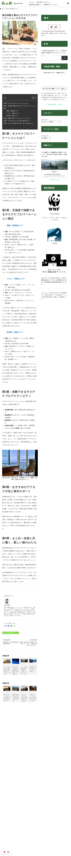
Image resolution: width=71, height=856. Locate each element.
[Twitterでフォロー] (5, 626)
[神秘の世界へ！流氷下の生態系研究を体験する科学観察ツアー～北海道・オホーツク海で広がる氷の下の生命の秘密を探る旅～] (15, 661)
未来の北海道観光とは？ (11, 633)
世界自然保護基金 (55, 214)
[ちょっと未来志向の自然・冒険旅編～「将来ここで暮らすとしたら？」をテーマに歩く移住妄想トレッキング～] (24, 660)
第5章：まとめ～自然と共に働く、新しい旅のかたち (18, 123)
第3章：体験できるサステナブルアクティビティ (17, 118)
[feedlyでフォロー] (14, 626)
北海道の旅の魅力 (34, 4)
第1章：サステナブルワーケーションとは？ (16, 103)
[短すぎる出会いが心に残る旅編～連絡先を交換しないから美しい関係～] (6, 661)
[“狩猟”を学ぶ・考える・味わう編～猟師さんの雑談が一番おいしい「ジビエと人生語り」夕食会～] (32, 688)
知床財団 (55, 243)
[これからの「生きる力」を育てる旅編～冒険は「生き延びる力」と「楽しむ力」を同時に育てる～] (24, 688)
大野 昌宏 (7, 605)
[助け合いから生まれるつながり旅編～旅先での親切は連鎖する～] (6, 688)
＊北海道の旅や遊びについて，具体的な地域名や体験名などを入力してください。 (54, 53)
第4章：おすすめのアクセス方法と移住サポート (17, 121)
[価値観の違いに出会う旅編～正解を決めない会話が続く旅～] (15, 688)
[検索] (64, 58)
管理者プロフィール (50, 4)
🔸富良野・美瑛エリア (11, 116)
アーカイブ (44, 136)
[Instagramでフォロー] (11, 626)
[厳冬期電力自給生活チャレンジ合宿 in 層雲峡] (32, 661)
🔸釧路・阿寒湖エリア (11, 111)
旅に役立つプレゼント (43, 2)
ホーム (31, 2)
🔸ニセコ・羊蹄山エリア (12, 113)
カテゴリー (44, 119)
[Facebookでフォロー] (8, 626)
